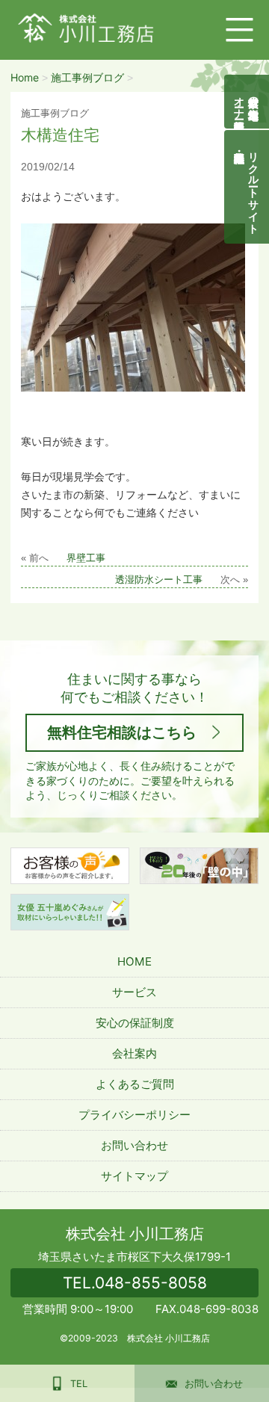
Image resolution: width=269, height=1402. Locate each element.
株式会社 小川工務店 (135, 1234)
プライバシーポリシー (134, 1115)
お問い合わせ (134, 1145)
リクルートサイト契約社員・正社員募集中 (254, 187)
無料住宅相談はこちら (122, 732)
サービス (134, 992)
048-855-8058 (135, 1282)
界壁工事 (86, 558)
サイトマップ (134, 1176)
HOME (134, 961)
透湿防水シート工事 (158, 580)
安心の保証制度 (135, 1023)
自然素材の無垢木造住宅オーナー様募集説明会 (247, 102)
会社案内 (134, 1053)
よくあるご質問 (135, 1084)
